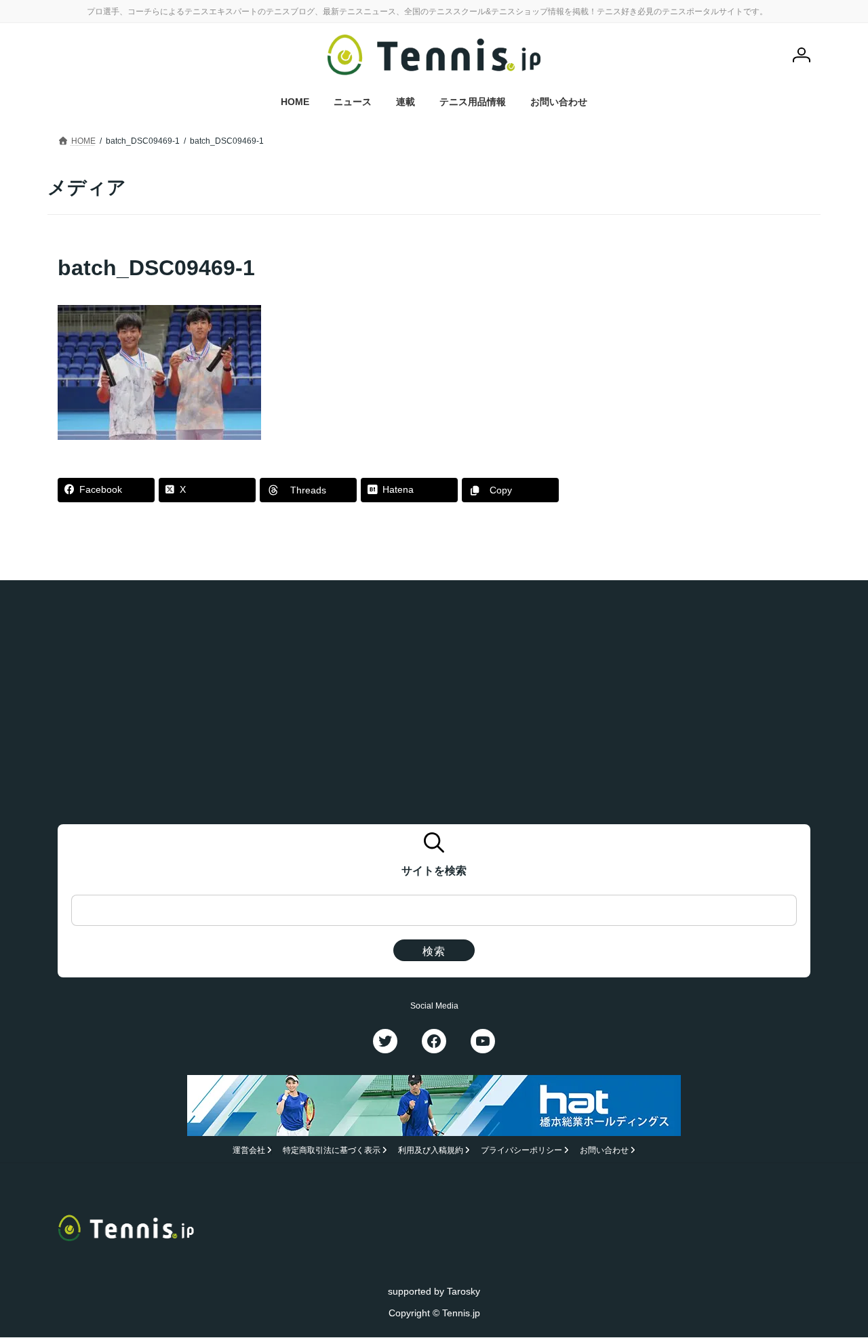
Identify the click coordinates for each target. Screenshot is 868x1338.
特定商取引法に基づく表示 (331, 1151)
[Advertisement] (705, 337)
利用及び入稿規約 (430, 1151)
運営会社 (249, 1151)
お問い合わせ (604, 1151)
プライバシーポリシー (521, 1151)
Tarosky (463, 1291)
